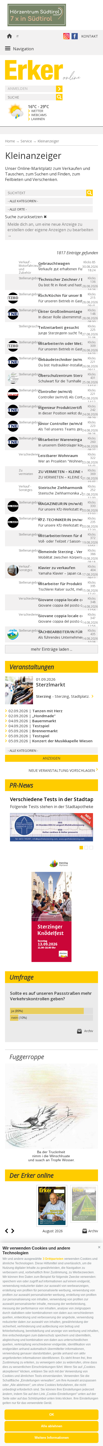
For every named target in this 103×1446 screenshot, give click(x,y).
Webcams (39, 115)
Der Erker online (32, 1175)
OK (51, 1414)
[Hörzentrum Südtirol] (44, 15)
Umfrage (22, 977)
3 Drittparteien (53, 1259)
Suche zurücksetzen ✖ (26, 216)
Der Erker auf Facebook (75, 36)
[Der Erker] (34, 70)
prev (6, 1231)
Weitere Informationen (51, 1437)
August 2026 (52, 1231)
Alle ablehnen (51, 1426)
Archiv (88, 1031)
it (17, 36)
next (12, 1231)
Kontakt (89, 36)
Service (26, 141)
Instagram (66, 36)
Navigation (23, 49)
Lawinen (38, 119)
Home (9, 36)
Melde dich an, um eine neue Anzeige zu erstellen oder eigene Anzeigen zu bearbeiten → (50, 229)
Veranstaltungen (32, 666)
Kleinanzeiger (48, 141)
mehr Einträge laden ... (51, 649)
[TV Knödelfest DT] (52, 960)
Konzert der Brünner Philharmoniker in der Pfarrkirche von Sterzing (51, 799)
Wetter (37, 111)
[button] (99, 1247)
